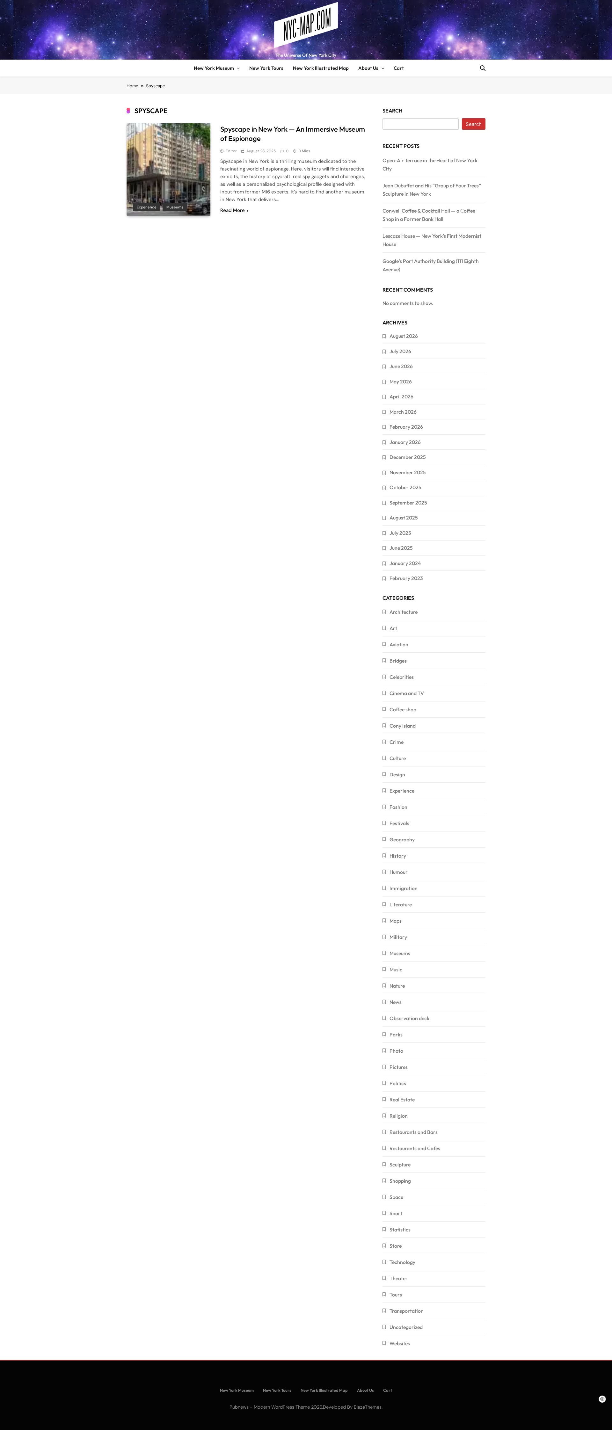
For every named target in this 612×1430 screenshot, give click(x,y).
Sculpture (400, 1164)
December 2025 (408, 457)
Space (396, 1197)
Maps (396, 921)
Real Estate (402, 1099)
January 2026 (405, 442)
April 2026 (401, 396)
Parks (396, 1034)
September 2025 (408, 502)
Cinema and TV (407, 693)
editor (231, 151)
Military (398, 937)
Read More (232, 210)
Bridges (398, 660)
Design (397, 774)
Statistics (400, 1229)
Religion (399, 1116)
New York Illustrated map (321, 68)
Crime (397, 742)
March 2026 (403, 412)
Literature (401, 904)
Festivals (399, 823)
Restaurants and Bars (414, 1132)
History (398, 856)
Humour (399, 872)
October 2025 (405, 487)
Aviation (399, 644)
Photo (396, 1051)
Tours (396, 1294)
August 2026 (404, 336)
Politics (398, 1083)
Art (393, 628)
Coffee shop (403, 709)
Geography (402, 839)
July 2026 (400, 351)
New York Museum (214, 68)
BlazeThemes (368, 1407)
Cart (399, 68)
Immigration (404, 888)
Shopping (400, 1181)
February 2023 (406, 578)
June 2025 (401, 548)
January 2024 (405, 563)
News (396, 1002)
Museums (174, 207)
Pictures (399, 1067)
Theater (399, 1278)
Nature (397, 986)
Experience (147, 207)
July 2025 (400, 533)
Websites (400, 1343)
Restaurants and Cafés (415, 1148)
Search (392, 110)
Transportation (407, 1311)
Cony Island (403, 725)
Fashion (398, 807)
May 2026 (401, 381)
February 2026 (406, 427)
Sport (396, 1213)
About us (368, 68)
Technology (402, 1262)
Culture (398, 758)
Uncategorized (406, 1327)
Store (396, 1246)
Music (396, 969)
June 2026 (401, 366)
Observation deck (409, 1018)
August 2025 (404, 517)
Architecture (404, 612)
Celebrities (402, 677)
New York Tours (266, 68)
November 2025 (408, 472)
